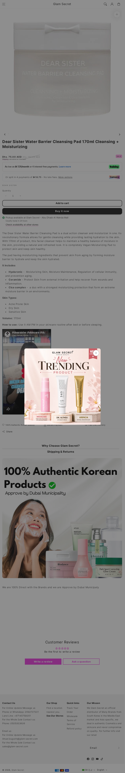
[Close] (96, 353)
